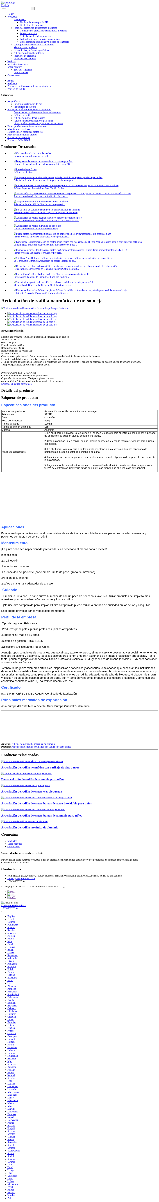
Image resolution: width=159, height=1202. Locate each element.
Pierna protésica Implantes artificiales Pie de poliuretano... (42, 236)
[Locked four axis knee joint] (25, 785)
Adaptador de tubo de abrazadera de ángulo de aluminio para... (44, 180)
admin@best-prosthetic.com (21, 878)
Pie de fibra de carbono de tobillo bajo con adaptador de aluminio (45, 212)
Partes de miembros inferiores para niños (39, 39)
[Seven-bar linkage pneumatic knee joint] (32, 761)
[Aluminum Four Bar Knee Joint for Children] (33, 809)
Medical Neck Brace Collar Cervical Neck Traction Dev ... (42, 285)
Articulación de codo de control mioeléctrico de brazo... (41, 196)
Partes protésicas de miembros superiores (34, 44)
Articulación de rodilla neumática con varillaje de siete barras (41, 746)
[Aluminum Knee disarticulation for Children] (26, 773)
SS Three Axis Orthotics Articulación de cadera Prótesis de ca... (45, 260)
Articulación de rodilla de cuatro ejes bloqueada (31, 791)
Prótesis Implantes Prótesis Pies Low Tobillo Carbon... (40, 188)
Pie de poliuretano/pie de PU (34, 22)
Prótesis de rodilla (28, 33)
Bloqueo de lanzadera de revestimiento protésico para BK (42, 164)
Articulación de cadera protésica (35, 36)
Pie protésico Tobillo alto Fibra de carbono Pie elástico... (41, 277)
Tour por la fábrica (23, 69)
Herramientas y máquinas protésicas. (31, 50)
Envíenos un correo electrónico (16, 384)
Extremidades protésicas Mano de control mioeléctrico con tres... (45, 244)
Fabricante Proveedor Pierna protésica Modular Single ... (41, 293)
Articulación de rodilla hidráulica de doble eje (36, 228)
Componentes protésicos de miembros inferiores (43, 30)
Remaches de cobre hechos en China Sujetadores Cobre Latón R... (46, 269)
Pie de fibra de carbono (31, 25)
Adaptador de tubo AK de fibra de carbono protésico (39, 204)
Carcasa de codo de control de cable (31, 156)
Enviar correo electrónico (13, 905)
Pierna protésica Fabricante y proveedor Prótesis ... (38, 252)
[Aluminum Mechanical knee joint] (24, 821)
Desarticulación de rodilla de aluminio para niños (32, 779)
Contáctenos (13, 75)
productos (12, 16)
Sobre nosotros (14, 67)
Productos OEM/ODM (25, 58)
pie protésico (20, 19)
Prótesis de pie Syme (24, 172)
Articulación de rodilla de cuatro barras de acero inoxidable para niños (46, 803)
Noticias (11, 61)
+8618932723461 (10, 908)
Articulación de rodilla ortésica (29, 53)
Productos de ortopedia (25, 55)
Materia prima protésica (25, 47)
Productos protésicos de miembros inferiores (35, 28)
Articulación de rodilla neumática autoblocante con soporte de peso (46, 220)
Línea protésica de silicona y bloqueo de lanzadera (44, 41)
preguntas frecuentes (17, 64)
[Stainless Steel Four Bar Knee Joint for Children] (36, 797)
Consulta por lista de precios (15, 862)
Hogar (10, 14)
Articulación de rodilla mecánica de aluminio (33, 744)
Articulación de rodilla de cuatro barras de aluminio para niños (41, 815)
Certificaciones (21, 72)
